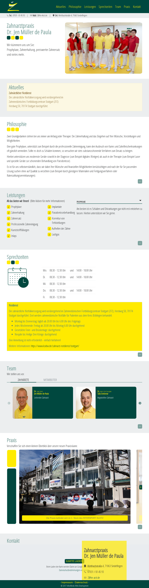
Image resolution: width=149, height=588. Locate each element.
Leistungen (90, 6)
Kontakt (137, 6)
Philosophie (75, 6)
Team (118, 6)
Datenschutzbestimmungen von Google (74, 570)
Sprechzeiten (105, 6)
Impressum (67, 582)
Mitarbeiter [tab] (50, 380)
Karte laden (74, 561)
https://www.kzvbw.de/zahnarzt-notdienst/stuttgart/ (55, 346)
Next (140, 403)
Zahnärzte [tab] (23, 380)
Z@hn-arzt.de (94, 578)
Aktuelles (61, 6)
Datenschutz (81, 582)
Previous (9, 403)
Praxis (127, 6)
